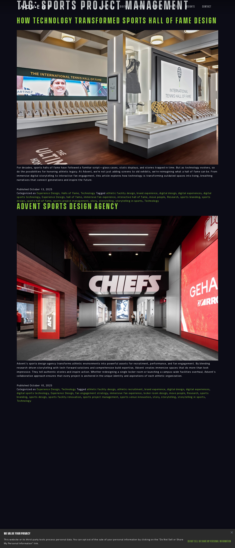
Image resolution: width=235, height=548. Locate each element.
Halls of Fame (70, 193)
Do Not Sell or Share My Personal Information (209, 541)
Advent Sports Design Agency (68, 206)
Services (140, 6)
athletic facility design (120, 193)
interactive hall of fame (133, 197)
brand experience (147, 193)
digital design (167, 193)
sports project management (71, 201)
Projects (157, 6)
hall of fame (74, 197)
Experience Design (48, 193)
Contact (207, 6)
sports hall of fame (39, 201)
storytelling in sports (129, 201)
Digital (124, 6)
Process (108, 6)
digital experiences (190, 193)
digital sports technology (33, 393)
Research (173, 197)
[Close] (232, 532)
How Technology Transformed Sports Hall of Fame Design (117, 21)
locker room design (156, 393)
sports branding (190, 197)
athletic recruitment (130, 389)
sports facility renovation (64, 397)
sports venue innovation (135, 397)
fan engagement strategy (91, 393)
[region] (117, 538)
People (174, 6)
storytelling (106, 201)
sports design (38, 397)
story (93, 201)
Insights (190, 6)
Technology (88, 193)
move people (157, 197)
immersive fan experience (100, 197)
